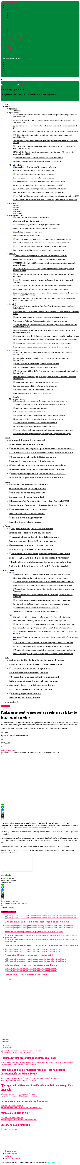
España (16, 37)
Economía (12, 31)
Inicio (7, 5)
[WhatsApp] (40, 805)
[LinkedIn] (40, 818)
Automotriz (17, 11)
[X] (40, 815)
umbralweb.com (53, 1162)
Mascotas (17, 25)
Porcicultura (17, 27)
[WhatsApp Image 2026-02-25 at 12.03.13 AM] (24, 1040)
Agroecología (14, 13)
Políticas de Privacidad (12, 1158)
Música (11, 49)
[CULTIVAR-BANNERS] (9, 901)
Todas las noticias (11, 1151)
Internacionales (14, 35)
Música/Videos (10, 47)
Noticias (8, 7)
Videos (11, 51)
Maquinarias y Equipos (17, 39)
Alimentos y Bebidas (16, 15)
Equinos (16, 21)
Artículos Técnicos (16, 29)
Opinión (8, 45)
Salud (7, 53)
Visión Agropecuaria (8, 750)
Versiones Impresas (11, 1153)
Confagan (23, 903)
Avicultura (16, 23)
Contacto (8, 1156)
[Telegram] (40, 812)
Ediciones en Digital (12, 55)
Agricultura (13, 9)
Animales (12, 17)
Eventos (8, 43)
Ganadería (12, 33)
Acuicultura (17, 19)
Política (8, 41)
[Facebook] (40, 808)
